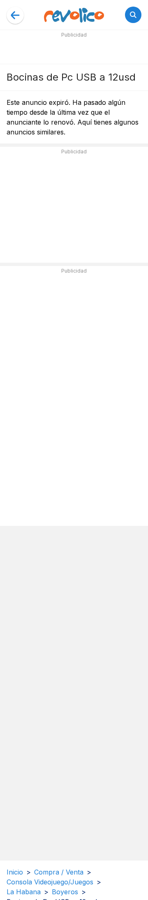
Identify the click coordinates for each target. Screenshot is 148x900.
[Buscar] (133, 15)
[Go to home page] (74, 15)
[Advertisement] (74, 50)
